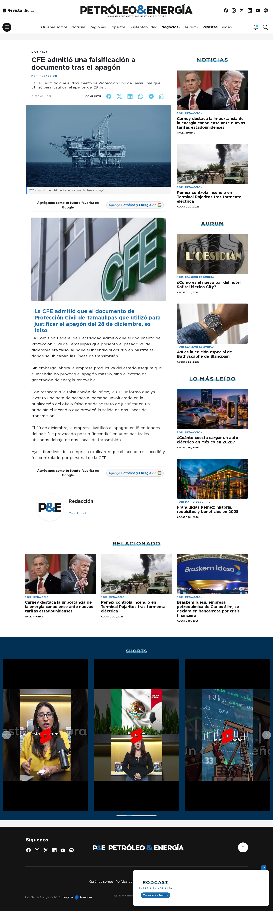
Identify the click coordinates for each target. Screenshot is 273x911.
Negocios (169, 27)
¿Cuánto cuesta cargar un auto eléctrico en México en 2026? (207, 439)
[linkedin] (251, 10)
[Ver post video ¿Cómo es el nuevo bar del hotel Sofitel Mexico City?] (212, 254)
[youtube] (259, 10)
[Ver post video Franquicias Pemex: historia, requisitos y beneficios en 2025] (212, 478)
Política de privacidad (133, 881)
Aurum (190, 27)
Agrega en (132, 205)
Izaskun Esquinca (199, 277)
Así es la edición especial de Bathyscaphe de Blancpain (204, 354)
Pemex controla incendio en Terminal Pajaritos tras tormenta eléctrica (209, 196)
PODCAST (155, 882)
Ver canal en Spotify (155, 895)
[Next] (266, 735)
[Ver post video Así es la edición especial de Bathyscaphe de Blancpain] (212, 323)
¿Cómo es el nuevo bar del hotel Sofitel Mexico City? (209, 284)
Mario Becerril (197, 501)
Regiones (98, 27)
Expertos (118, 27)
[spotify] (267, 10)
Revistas (210, 27)
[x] (243, 10)
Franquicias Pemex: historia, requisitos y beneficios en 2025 (207, 509)
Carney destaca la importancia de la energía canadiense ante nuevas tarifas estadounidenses (211, 123)
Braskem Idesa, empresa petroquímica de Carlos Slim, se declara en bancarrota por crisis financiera (208, 609)
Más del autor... (80, 513)
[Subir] (243, 847)
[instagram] (235, 10)
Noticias (78, 27)
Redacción (48, 76)
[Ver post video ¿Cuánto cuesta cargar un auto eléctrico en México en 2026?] (212, 409)
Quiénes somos (54, 27)
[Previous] (6, 735)
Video (227, 27)
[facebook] (227, 10)
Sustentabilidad (143, 27)
